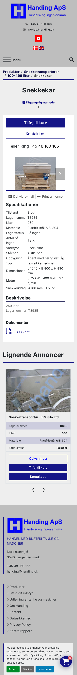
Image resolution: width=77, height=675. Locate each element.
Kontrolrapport (21, 631)
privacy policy (15, 662)
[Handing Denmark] (35, 525)
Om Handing (19, 606)
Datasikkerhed (20, 618)
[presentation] (33, 489)
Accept (13, 669)
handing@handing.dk (22, 571)
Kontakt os (35, 133)
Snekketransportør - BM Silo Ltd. (34, 417)
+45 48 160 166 (41, 24)
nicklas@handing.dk (40, 29)
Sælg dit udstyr (21, 593)
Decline (27, 669)
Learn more (45, 669)
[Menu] (7, 60)
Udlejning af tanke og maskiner (33, 599)
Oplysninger (38, 458)
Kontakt (15, 612)
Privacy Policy (20, 625)
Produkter (17, 587)
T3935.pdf (22, 332)
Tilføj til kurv (35, 122)
